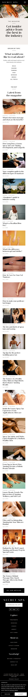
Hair (14, 72)
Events (14, 626)
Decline (7, 694)
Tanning (14, 70)
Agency (14, 629)
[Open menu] (24, 2)
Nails (14, 66)
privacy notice (14, 690)
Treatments (14, 619)
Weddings (14, 623)
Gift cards (14, 632)
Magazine (14, 648)
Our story (14, 642)
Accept (20, 694)
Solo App (14, 665)
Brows (14, 77)
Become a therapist (14, 658)
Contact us (14, 661)
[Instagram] (10, 609)
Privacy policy (14, 679)
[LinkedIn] (14, 609)
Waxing (14, 68)
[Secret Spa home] (10, 2)
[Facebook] (17, 609)
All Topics (14, 79)
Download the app (14, 604)
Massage (14, 74)
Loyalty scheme (14, 645)
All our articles (14, 590)
